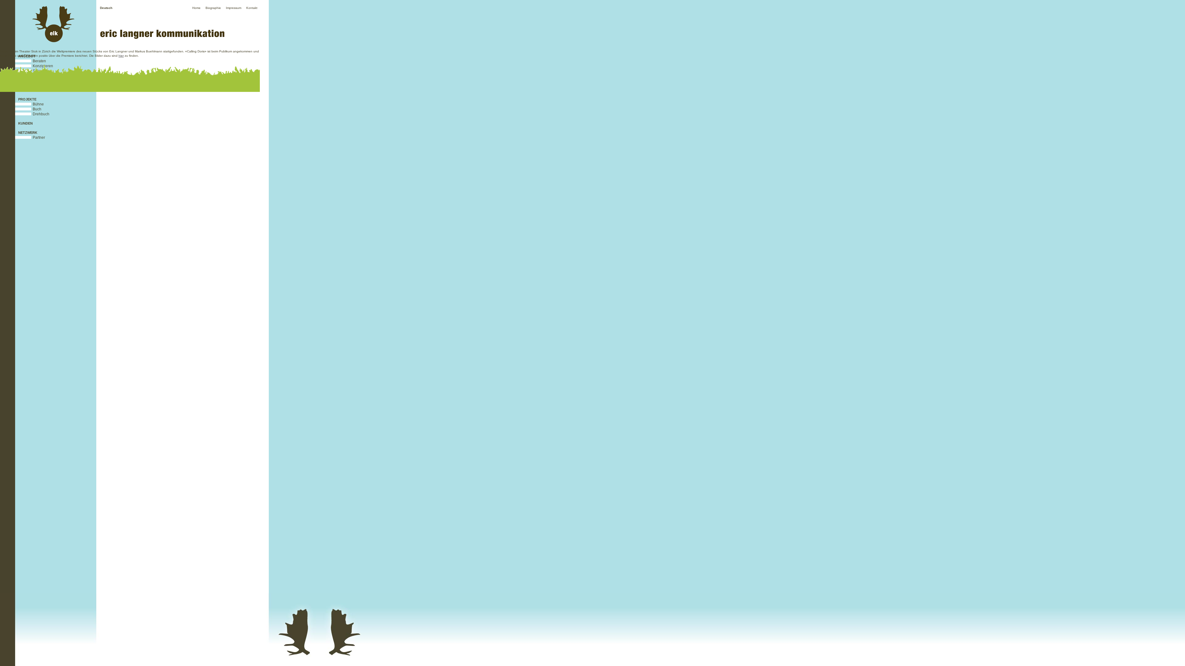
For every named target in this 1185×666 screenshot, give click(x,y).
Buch (37, 109)
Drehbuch (41, 114)
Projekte (27, 99)
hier (121, 55)
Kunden (25, 123)
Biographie (213, 8)
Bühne (38, 104)
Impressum (233, 8)
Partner (39, 137)
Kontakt (251, 8)
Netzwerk (27, 132)
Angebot (26, 56)
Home (196, 8)
